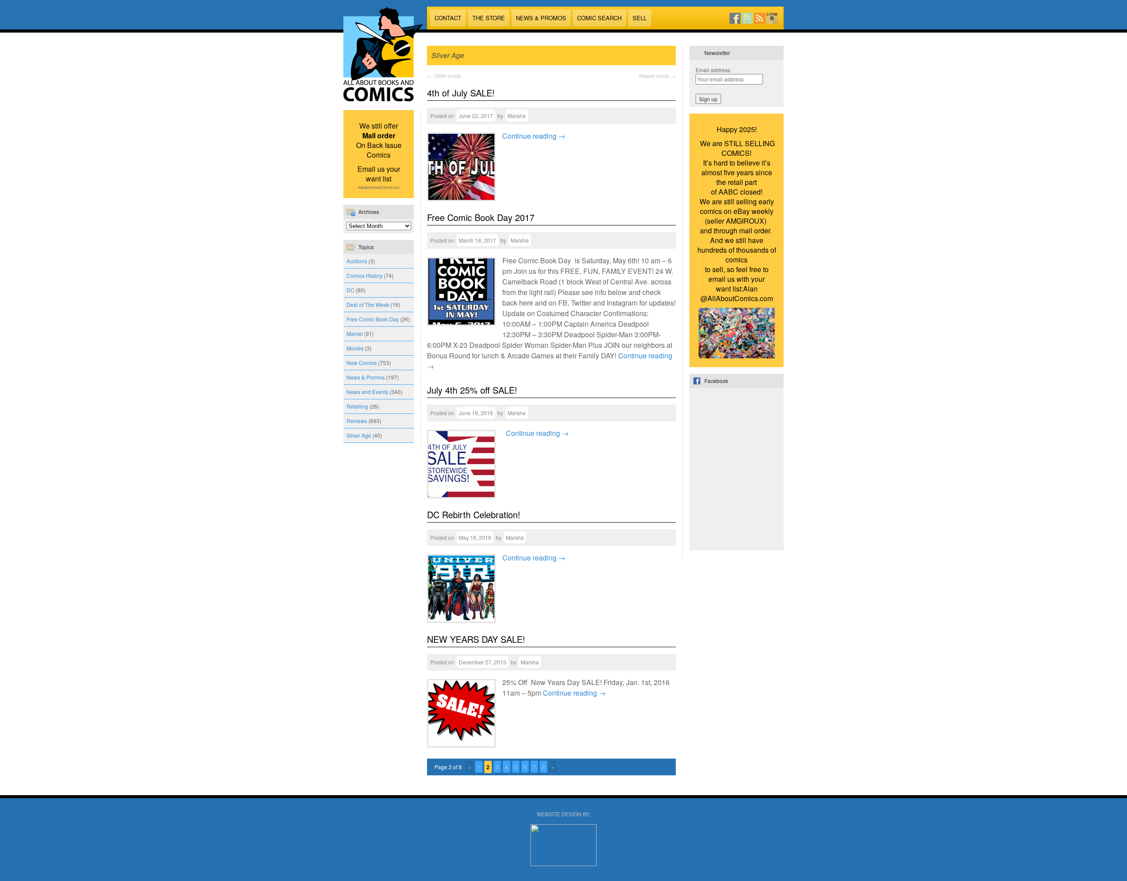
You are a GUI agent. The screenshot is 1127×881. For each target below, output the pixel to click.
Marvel (354, 333)
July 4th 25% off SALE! (472, 389)
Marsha (517, 115)
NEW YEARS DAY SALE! (476, 639)
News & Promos (541, 18)
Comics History (364, 275)
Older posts (444, 75)
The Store (488, 18)
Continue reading (533, 136)
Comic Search (599, 18)
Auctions (356, 261)
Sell (640, 18)
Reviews (356, 420)
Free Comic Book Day (372, 319)
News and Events (367, 391)
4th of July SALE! (461, 92)
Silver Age (358, 435)
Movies (355, 348)
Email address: (713, 70)
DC (350, 290)
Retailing (357, 406)
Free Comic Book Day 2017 (480, 217)
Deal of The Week (367, 304)
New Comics (361, 362)
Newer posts (657, 75)
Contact (448, 18)
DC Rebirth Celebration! (473, 514)
